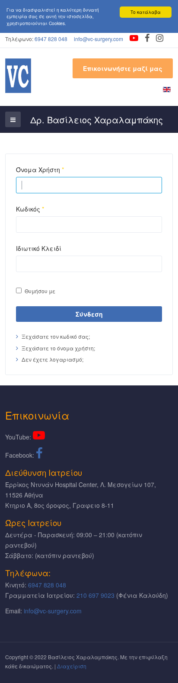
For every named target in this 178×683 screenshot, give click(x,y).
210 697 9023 (95, 595)
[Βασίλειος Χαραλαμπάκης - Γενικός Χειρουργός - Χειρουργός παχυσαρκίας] (18, 75)
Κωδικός (30, 209)
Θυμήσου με (40, 291)
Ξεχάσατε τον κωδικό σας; (56, 336)
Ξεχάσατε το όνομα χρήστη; (58, 348)
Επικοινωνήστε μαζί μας (122, 68)
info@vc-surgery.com (98, 38)
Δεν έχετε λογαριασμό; (52, 359)
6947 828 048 (51, 38)
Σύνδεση (89, 314)
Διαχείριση (71, 666)
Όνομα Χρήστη (40, 169)
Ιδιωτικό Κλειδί (38, 248)
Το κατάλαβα (145, 12)
